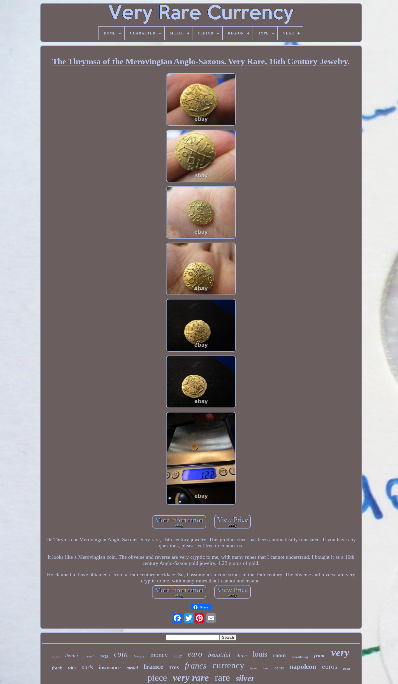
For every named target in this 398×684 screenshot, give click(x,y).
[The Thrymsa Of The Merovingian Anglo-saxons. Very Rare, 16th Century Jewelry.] (201, 100)
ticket (254, 668)
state (178, 655)
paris (87, 667)
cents (279, 668)
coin (121, 654)
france (153, 666)
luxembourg (300, 657)
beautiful (219, 654)
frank (57, 668)
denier (72, 655)
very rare (191, 677)
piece (157, 677)
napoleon (303, 666)
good (346, 669)
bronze (139, 656)
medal (132, 667)
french (89, 656)
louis (260, 654)
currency (228, 665)
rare (222, 677)
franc (319, 655)
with (72, 668)
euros (329, 666)
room (279, 655)
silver (245, 678)
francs (196, 665)
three (241, 655)
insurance (110, 667)
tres (174, 667)
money (159, 654)
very (340, 652)
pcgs (104, 656)
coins (55, 657)
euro (195, 653)
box (266, 668)
